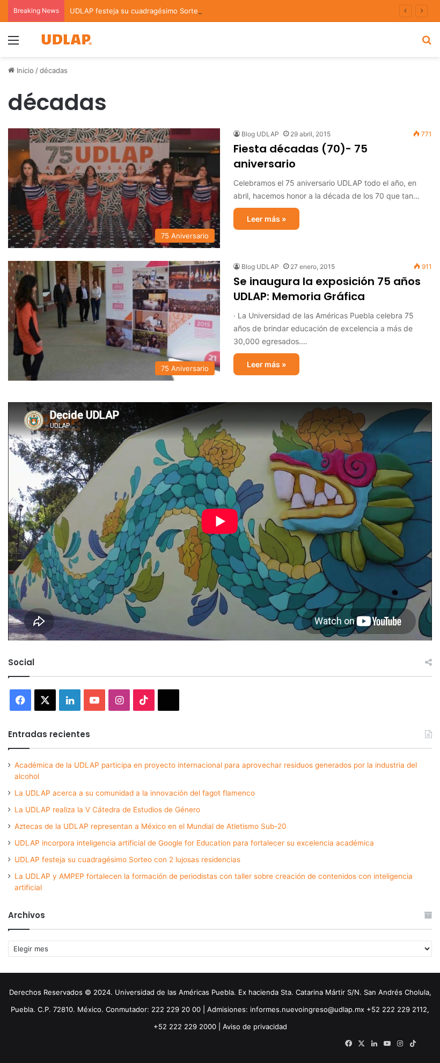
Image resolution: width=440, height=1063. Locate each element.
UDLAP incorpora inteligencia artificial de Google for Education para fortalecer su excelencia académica (194, 843)
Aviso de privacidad (255, 1026)
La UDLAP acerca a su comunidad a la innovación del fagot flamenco (134, 793)
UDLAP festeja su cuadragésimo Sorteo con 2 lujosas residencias (179, 10)
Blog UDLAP (260, 134)
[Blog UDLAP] (66, 39)
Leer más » (266, 218)
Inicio (24, 70)
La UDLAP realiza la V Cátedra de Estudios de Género (107, 809)
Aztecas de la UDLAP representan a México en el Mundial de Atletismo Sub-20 (150, 826)
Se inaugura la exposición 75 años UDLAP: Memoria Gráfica (327, 289)
